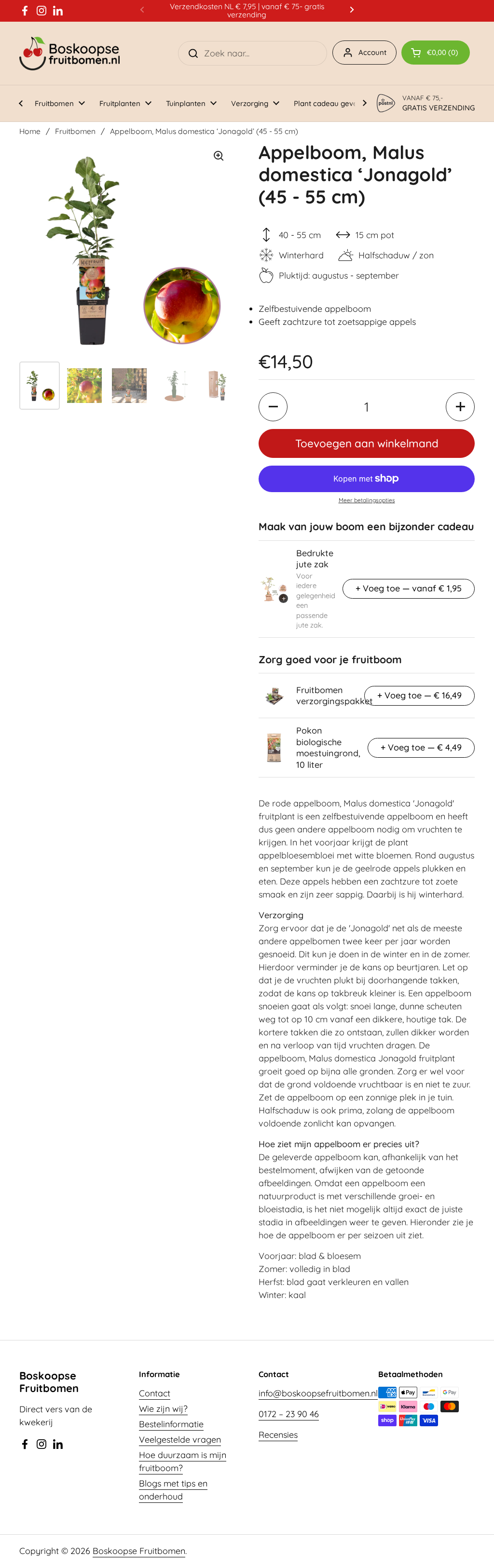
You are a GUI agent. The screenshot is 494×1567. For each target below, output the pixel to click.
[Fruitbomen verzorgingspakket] (274, 695)
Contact (154, 1393)
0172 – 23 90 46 (289, 1414)
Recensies (278, 1434)
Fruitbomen (75, 131)
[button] (435, 52)
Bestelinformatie (171, 1424)
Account (372, 52)
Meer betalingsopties (367, 500)
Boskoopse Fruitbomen (139, 1550)
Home (30, 131)
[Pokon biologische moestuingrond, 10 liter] (274, 747)
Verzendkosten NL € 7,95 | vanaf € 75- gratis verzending (247, 10)
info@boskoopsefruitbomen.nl (318, 1393)
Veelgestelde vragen (180, 1439)
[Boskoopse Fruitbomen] (69, 53)
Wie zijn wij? (163, 1408)
